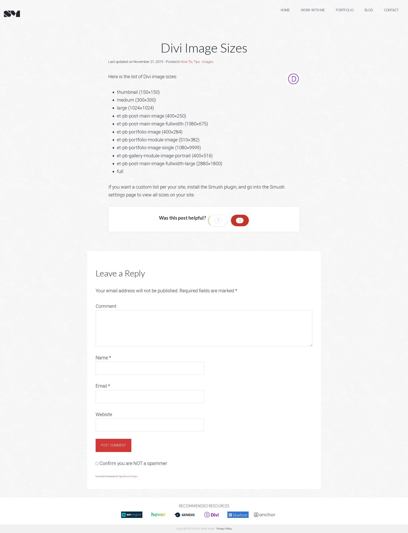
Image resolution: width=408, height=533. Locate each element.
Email (103, 386)
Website (104, 414)
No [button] (240, 220)
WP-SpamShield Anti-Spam (126, 476)
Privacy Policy (224, 528)
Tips (197, 62)
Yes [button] (218, 220)
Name (103, 357)
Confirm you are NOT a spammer (132, 463)
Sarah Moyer (34, 14)
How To (186, 62)
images (207, 62)
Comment (106, 306)
